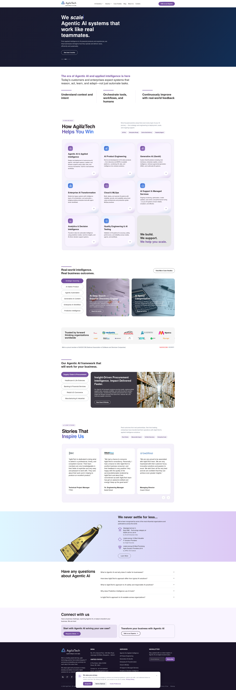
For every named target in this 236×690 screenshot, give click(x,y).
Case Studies (118, 4)
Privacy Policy (130, 679)
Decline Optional (100, 684)
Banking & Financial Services (75, 386)
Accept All (88, 684)
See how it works (69, 52)
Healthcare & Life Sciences (75, 380)
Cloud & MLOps (124, 665)
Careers (138, 4)
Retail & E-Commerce (75, 392)
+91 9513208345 (103, 668)
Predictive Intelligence (72, 311)
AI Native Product (72, 287)
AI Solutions (98, 4)
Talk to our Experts (167, 4)
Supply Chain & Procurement (74, 374)
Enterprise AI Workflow (72, 305)
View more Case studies (164, 270)
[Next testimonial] (168, 497)
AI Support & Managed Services (129, 668)
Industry (107, 4)
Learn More (124, 556)
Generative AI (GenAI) (126, 659)
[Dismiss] (156, 675)
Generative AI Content (72, 299)
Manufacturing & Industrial (75, 398)
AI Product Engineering (126, 656)
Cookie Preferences (115, 684)
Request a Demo (71, 634)
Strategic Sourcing (72, 281)
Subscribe (170, 659)
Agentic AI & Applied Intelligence (129, 653)
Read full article (96, 311)
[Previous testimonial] (163, 497)
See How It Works (102, 402)
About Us (131, 4)
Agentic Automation (72, 293)
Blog (125, 4)
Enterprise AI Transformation (128, 662)
